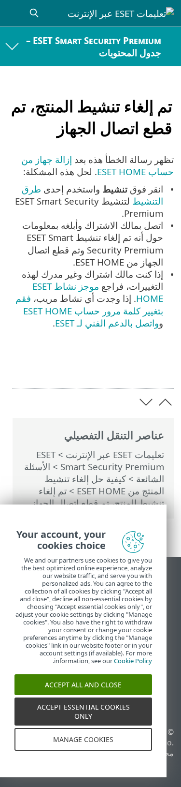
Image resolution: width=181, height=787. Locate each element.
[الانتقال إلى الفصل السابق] (165, 402)
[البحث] (33, 13)
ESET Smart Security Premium (100, 460)
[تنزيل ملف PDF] (45, 366)
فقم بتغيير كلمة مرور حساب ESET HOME (89, 304)
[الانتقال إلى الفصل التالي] (146, 402)
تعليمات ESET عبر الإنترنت (115, 454)
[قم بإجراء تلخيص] (20, 366)
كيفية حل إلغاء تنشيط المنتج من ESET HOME (104, 485)
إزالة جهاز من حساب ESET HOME (97, 165)
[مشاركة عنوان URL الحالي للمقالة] (70, 366)
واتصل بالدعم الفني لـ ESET (107, 323)
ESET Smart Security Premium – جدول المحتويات (93, 46)
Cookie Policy (133, 665)
